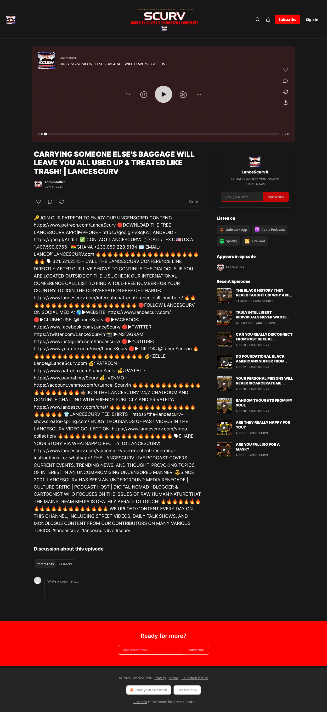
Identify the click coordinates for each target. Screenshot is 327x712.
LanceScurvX (55, 182)
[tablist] (54, 564)
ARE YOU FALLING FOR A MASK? (258, 446)
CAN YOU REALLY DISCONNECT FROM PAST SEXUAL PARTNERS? (264, 337)
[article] (255, 295)
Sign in (312, 19)
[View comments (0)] (285, 80)
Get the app (187, 690)
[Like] (38, 201)
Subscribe (287, 19)
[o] (224, 296)
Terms (174, 678)
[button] (128, 94)
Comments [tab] (45, 564)
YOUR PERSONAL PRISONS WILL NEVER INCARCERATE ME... (264, 380)
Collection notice (194, 678)
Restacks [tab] (65, 564)
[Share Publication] (268, 19)
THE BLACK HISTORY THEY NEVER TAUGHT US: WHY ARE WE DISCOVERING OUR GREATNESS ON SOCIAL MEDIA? (262, 293)
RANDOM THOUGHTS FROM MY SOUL (264, 402)
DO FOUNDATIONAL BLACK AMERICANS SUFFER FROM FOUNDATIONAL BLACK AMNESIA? (260, 359)
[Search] (257, 19)
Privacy (160, 678)
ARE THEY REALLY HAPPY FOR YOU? (263, 424)
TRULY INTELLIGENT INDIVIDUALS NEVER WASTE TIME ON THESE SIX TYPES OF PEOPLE (262, 315)
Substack (140, 702)
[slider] (162, 134)
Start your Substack (151, 690)
